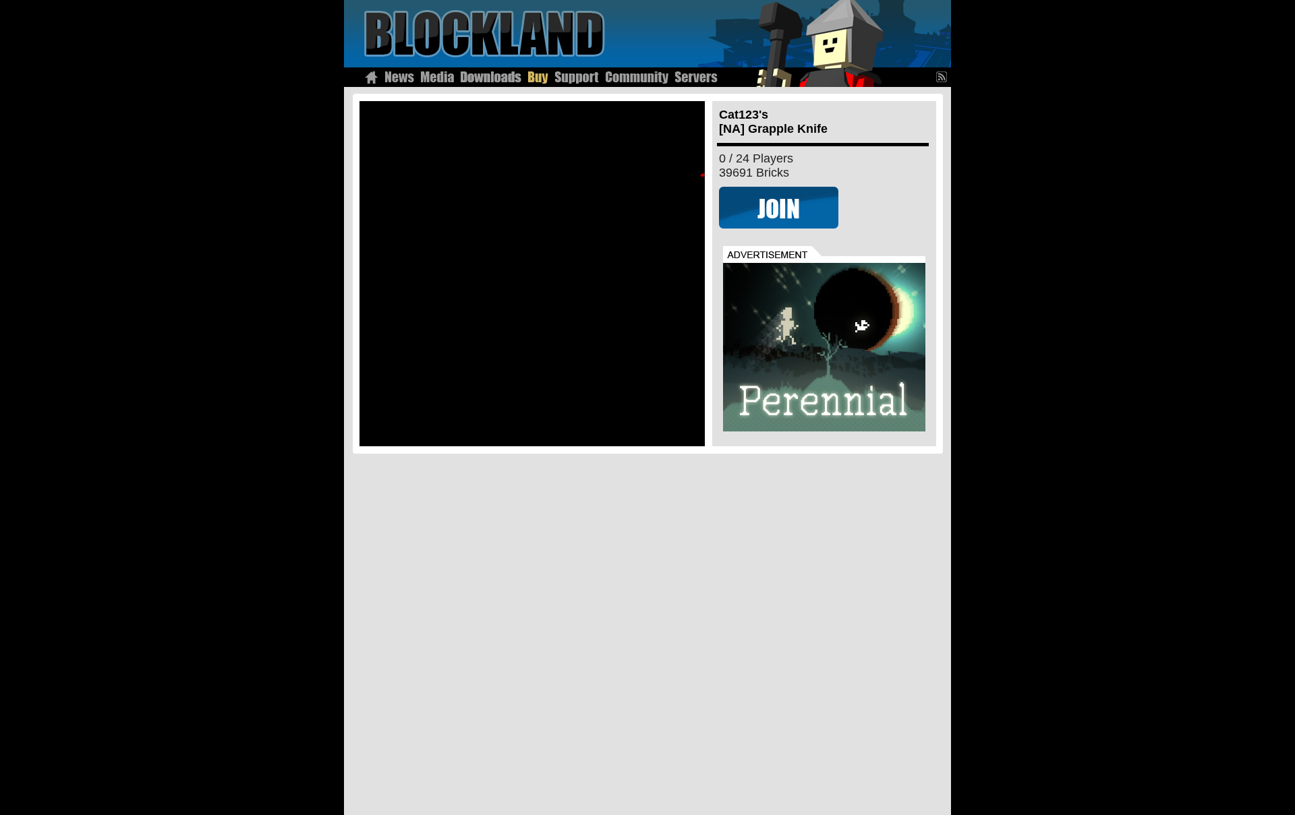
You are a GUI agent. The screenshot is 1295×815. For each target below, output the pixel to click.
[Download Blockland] (491, 77)
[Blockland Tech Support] (577, 77)
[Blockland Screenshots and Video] (437, 77)
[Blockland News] (399, 77)
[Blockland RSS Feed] (943, 77)
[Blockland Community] (637, 77)
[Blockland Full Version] (538, 77)
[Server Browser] (696, 77)
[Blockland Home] (371, 77)
